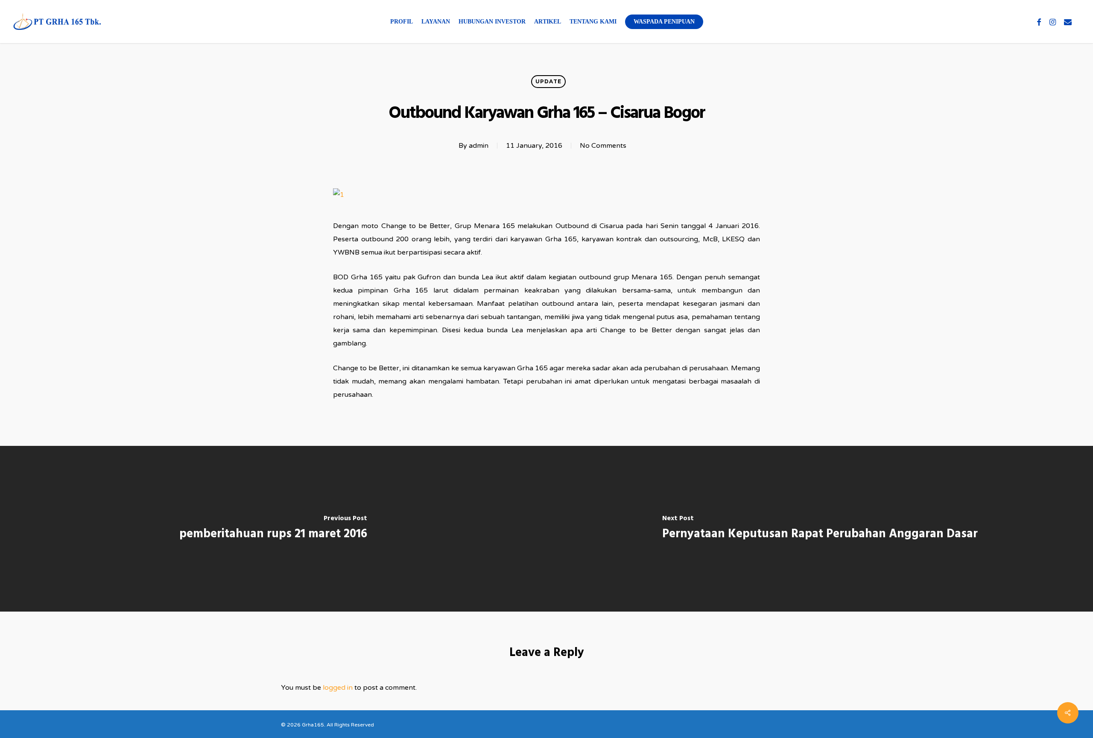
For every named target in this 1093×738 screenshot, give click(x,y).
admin (478, 145)
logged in (338, 687)
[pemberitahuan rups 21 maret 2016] (273, 529)
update (548, 81)
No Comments (603, 145)
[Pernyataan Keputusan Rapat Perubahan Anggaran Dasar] (819, 529)
